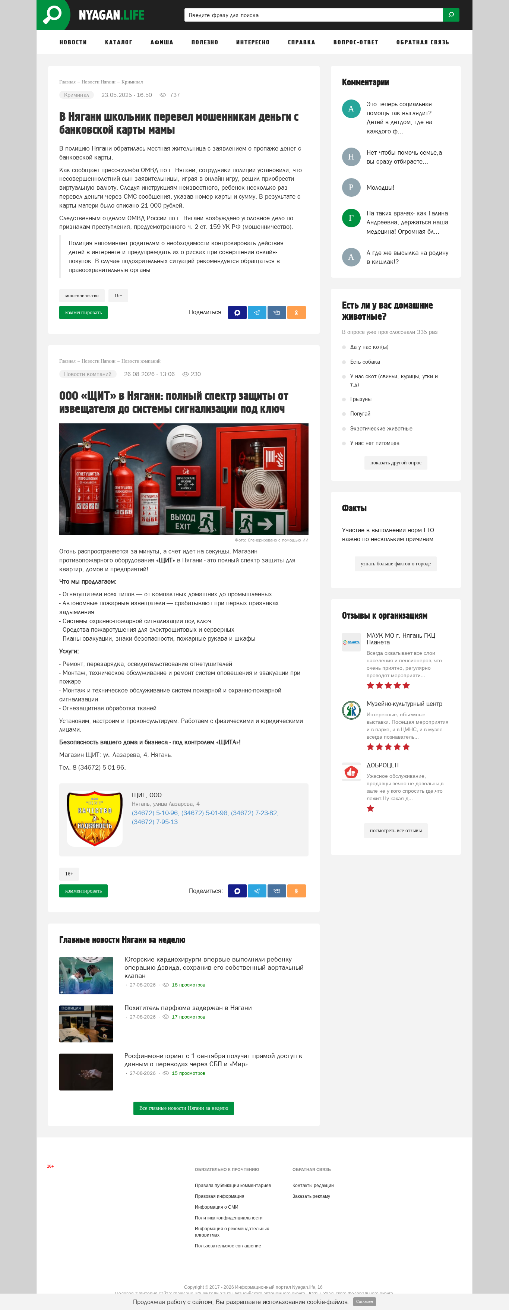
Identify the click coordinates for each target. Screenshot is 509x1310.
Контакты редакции (313, 1185)
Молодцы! (381, 187)
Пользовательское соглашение (228, 1246)
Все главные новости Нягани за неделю (183, 1108)
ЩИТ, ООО (147, 795)
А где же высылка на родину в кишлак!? (407, 257)
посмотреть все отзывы (396, 830)
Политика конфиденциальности (229, 1218)
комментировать (83, 312)
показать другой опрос (395, 462)
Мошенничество (82, 295)
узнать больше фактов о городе (396, 563)
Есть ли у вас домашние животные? (387, 311)
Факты (354, 508)
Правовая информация (219, 1196)
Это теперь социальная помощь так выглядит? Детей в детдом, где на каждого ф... (399, 117)
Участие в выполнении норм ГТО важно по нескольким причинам (388, 534)
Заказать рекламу (311, 1196)
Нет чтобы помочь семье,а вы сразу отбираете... (404, 157)
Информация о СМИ (216, 1207)
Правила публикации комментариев (233, 1185)
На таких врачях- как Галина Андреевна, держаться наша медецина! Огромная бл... (407, 222)
